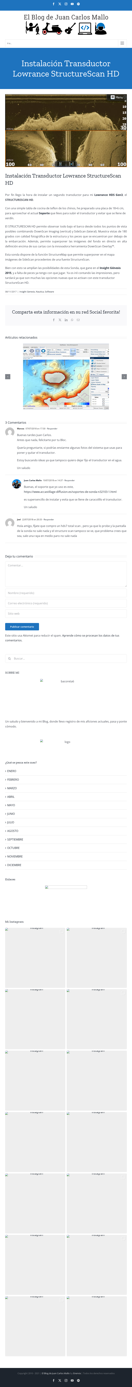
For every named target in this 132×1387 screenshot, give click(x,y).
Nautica (40, 291)
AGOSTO (12, 831)
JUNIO (11, 814)
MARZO (12, 788)
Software (49, 291)
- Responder (51, 428)
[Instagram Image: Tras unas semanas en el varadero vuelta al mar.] (97, 1203)
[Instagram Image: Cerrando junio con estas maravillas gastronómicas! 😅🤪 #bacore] (97, 1081)
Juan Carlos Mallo (33, 480)
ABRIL (10, 797)
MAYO (11, 805)
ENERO (11, 771)
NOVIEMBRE (15, 856)
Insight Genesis (27, 291)
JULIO (10, 822)
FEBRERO (13, 779)
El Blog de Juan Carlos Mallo (56, 1373)
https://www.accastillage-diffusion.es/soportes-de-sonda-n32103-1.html (70, 492)
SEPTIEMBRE (15, 839)
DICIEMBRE (14, 865)
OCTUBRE (13, 848)
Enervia (77, 1373)
